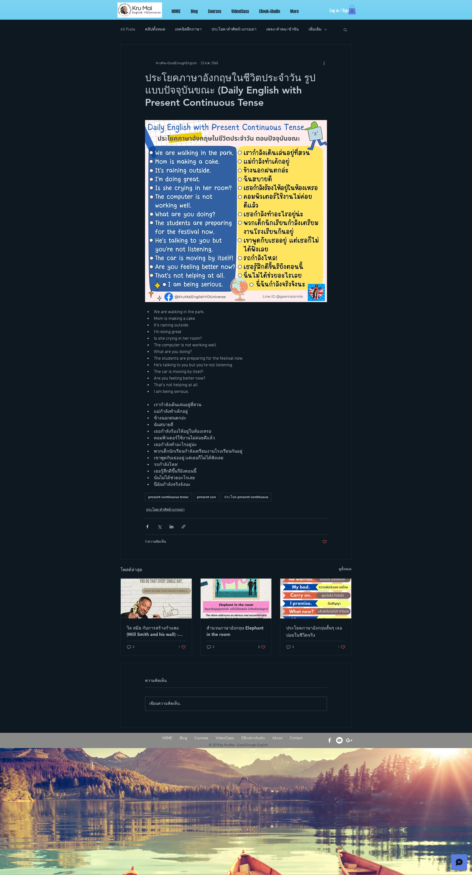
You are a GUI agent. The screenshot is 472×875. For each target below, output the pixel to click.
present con (206, 497)
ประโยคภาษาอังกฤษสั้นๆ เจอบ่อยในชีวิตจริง (314, 631)
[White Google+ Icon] (349, 740)
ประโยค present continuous (246, 497)
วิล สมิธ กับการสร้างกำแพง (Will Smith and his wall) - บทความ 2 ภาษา (153, 631)
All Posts (127, 29)
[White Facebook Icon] (329, 740)
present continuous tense (168, 497)
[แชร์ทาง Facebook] (147, 526)
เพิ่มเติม (315, 29)
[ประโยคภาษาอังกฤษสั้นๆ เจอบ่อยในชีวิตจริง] (315, 598)
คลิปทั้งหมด (155, 29)
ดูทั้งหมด (345, 569)
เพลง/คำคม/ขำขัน (282, 29)
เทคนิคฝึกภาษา (188, 29)
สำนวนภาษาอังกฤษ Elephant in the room (235, 631)
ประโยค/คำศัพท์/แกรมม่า (233, 29)
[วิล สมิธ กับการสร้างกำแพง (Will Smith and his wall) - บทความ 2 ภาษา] (156, 598)
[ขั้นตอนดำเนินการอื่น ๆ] (324, 63)
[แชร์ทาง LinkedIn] (171, 526)
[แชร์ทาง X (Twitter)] (159, 526)
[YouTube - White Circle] (339, 740)
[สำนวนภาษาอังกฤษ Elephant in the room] (236, 598)
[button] (352, 9)
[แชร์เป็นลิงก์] (183, 526)
